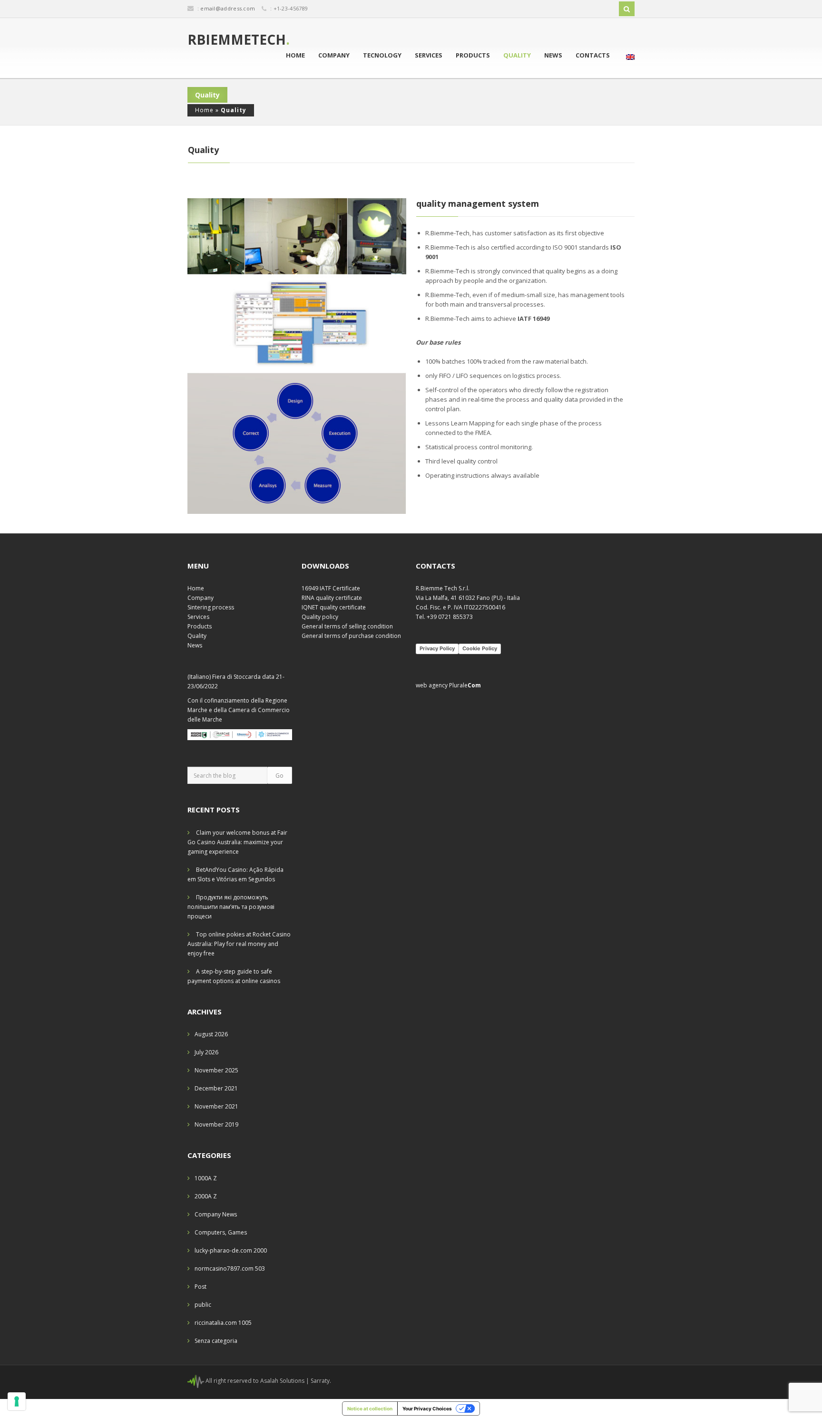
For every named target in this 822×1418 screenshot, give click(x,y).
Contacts (593, 55)
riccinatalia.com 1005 (223, 1323)
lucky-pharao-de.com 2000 (231, 1250)
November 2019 (216, 1124)
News (553, 55)
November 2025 (216, 1070)
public (203, 1305)
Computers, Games (221, 1232)
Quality (517, 55)
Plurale (465, 685)
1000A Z (206, 1178)
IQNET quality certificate (334, 607)
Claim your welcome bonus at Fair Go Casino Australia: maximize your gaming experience (237, 842)
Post (200, 1287)
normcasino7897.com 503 (230, 1268)
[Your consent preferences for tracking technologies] (17, 1401)
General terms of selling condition (347, 626)
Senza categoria (216, 1341)
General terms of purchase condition (351, 636)
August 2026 (211, 1034)
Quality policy (320, 617)
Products (473, 55)
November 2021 (216, 1106)
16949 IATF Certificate (331, 588)
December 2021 (216, 1088)
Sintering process (210, 607)
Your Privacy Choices (427, 1408)
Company (334, 55)
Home (295, 55)
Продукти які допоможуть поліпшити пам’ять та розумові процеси (230, 906)
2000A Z (206, 1196)
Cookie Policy (479, 648)
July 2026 (206, 1052)
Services (428, 55)
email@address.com (227, 8)
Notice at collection (369, 1408)
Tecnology (382, 55)
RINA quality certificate (332, 598)
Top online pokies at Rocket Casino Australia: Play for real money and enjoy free (239, 943)
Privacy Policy (437, 648)
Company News (216, 1214)
